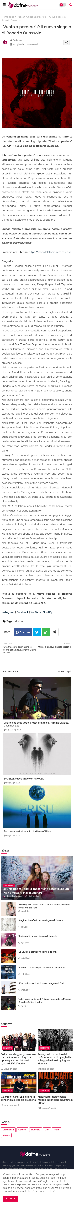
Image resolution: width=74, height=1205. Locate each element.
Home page (8, 17)
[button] (70, 4)
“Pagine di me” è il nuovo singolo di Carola (40, 920)
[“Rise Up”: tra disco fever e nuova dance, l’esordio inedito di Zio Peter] (8, 909)
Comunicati (8, 1130)
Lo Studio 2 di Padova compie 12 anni (37, 952)
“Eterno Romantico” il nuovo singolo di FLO (41, 983)
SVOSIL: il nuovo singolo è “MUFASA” (24, 778)
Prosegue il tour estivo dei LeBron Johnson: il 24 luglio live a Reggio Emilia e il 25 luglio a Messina (55, 1059)
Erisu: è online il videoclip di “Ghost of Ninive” (28, 831)
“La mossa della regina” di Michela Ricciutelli (41, 967)
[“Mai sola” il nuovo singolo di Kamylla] (8, 940)
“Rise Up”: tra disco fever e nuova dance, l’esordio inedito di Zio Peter (44, 906)
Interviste (35, 1130)
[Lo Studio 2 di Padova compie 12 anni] (8, 956)
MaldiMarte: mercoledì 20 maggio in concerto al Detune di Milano (55, 1099)
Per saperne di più (45, 1191)
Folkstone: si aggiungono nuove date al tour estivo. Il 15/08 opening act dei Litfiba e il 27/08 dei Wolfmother (18, 1059)
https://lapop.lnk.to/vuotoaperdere (50, 252)
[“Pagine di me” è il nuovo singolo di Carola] (8, 924)
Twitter (37, 632)
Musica (20, 17)
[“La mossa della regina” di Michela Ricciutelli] (8, 972)
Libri (47, 1130)
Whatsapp (46, 632)
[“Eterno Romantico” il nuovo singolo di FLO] (8, 987)
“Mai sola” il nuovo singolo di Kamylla (37, 936)
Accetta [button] (10, 1198)
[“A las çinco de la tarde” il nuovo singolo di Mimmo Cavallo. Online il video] (8, 1003)
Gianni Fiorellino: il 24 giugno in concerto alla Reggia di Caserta (18, 1098)
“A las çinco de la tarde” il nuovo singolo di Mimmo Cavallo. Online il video (36, 724)
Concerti (22, 1130)
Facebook (25, 632)
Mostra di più (64, 671)
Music (56, 1130)
